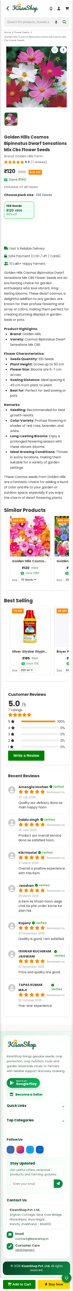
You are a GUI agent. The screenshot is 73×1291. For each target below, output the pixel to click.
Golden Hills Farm (29, 156)
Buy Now (55, 1284)
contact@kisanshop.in (32, 1239)
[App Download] (51, 8)
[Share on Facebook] (63, 49)
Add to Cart (21, 1284)
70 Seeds (27, 579)
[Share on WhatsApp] (54, 49)
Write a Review (26, 756)
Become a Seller (29, 1094)
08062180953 (24, 1250)
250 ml (25, 670)
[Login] (58, 8)
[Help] (66, 1278)
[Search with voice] (56, 22)
